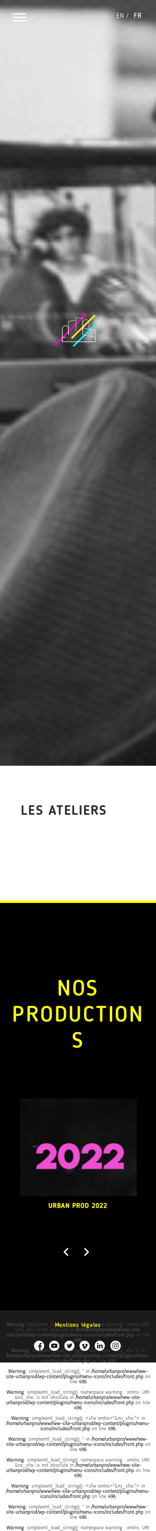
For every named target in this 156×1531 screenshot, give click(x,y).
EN (120, 16)
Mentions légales (78, 1325)
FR (138, 16)
